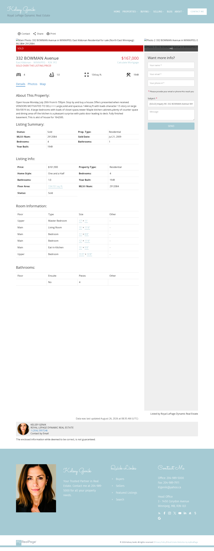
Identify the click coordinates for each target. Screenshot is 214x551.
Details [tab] (20, 84)
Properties (129, 11)
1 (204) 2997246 (39, 430)
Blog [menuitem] (169, 11)
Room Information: (31, 206)
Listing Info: (25, 158)
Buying (144, 11)
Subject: (151, 98)
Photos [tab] (32, 84)
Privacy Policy (160, 542)
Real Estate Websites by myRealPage (183, 542)
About (178, 11)
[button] (197, 11)
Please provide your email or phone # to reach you (172, 91)
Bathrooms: (25, 267)
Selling (157, 11)
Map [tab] (43, 84)
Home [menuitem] (117, 11)
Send (171, 126)
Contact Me (197, 11)
